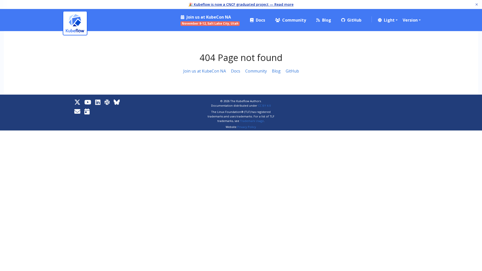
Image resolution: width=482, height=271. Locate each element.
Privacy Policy (246, 127)
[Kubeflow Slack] (107, 102)
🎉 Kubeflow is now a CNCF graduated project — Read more (241, 4)
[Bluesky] (117, 102)
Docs (235, 71)
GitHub (292, 71)
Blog (276, 71)
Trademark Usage (252, 121)
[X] (77, 102)
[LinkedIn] (97, 102)
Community (256, 71)
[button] (387, 20)
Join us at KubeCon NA (204, 71)
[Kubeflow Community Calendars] (87, 111)
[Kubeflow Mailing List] (77, 111)
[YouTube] (87, 102)
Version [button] (410, 20)
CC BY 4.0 (264, 105)
